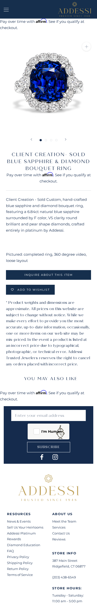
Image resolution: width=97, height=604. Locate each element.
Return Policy (18, 569)
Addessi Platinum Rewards (21, 536)
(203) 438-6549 (64, 577)
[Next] (65, 139)
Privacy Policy (18, 557)
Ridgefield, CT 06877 (69, 566)
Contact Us (61, 533)
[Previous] (31, 139)
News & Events (19, 521)
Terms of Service (20, 575)
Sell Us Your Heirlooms (25, 527)
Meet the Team (64, 521)
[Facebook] (42, 457)
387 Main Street (64, 561)
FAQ (10, 551)
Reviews (58, 539)
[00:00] (48, 83)
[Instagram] (55, 457)
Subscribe (48, 447)
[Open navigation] (6, 9)
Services (58, 527)
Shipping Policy (20, 563)
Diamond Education (23, 545)
